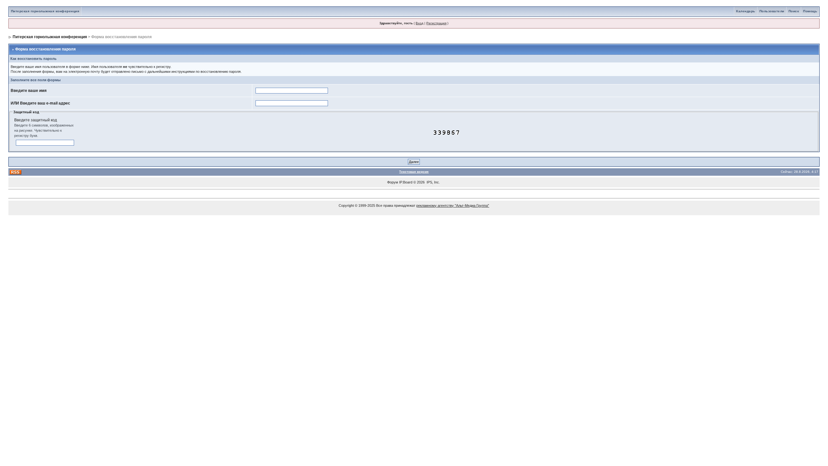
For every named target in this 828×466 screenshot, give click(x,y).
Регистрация (436, 23)
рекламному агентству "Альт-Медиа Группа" (452, 205)
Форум (392, 182)
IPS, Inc (433, 182)
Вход (419, 23)
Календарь (745, 11)
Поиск (794, 11)
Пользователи (771, 11)
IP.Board (405, 182)
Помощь (810, 11)
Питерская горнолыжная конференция (45, 11)
